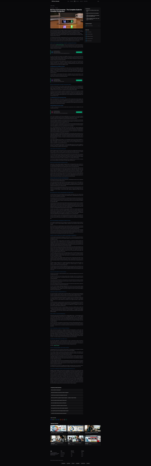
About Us (77, 1)
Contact (82, 453)
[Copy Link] (66, 419)
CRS (51, 451)
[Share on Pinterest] (62, 419)
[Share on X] (53, 419)
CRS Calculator (62, 452)
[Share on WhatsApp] (55, 419)
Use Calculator (79, 52)
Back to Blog (52, 5)
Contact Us (81, 1)
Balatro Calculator (56, 345)
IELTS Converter (63, 453)
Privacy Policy (85, 1)
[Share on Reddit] (60, 419)
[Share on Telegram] (58, 419)
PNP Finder (62, 456)
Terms (82, 456)
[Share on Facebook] (51, 419)
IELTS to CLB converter (60, 44)
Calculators (71, 1)
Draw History (72, 452)
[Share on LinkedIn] (57, 419)
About (82, 452)
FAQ (71, 456)
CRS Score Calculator (55, 1)
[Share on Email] (64, 419)
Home (68, 1)
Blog (74, 1)
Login (98, 1)
